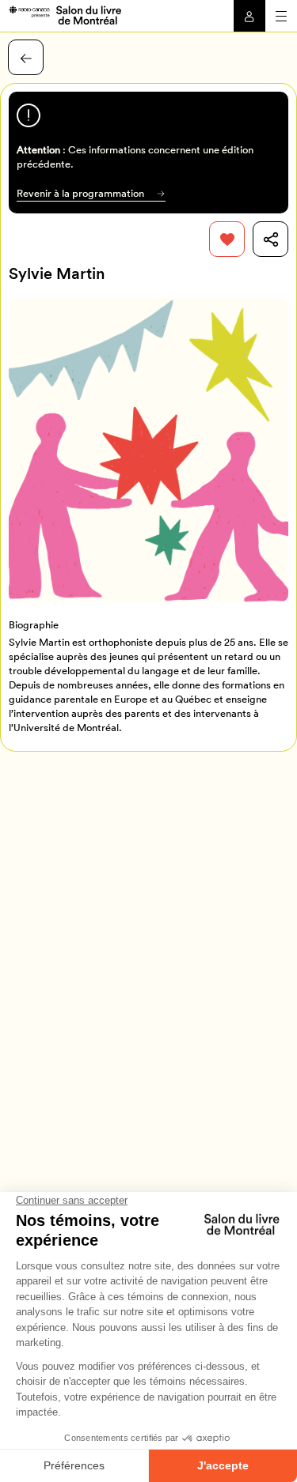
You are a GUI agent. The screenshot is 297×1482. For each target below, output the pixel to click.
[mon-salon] (64, 14)
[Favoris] (227, 239)
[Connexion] (249, 16)
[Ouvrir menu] (281, 16)
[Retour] (26, 57)
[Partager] (270, 239)
